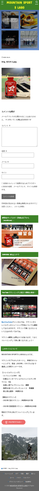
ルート (12, 477)
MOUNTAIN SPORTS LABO (19, 4)
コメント (6, 125)
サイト (4, 172)
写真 (22, 473)
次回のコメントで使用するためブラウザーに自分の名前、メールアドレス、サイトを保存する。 (19, 186)
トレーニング (9, 473)
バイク (19, 477)
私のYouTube (7, 322)
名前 (4, 151)
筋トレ (33, 473)
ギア (16, 473)
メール (5, 162)
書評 (27, 473)
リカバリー (26, 477)
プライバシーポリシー (16, 481)
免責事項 (28, 481)
